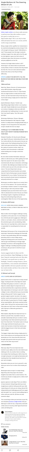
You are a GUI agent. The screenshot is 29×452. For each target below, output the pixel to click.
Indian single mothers (7, 32)
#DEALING (4, 205)
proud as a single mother (15, 401)
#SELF (3, 276)
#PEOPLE (3, 77)
